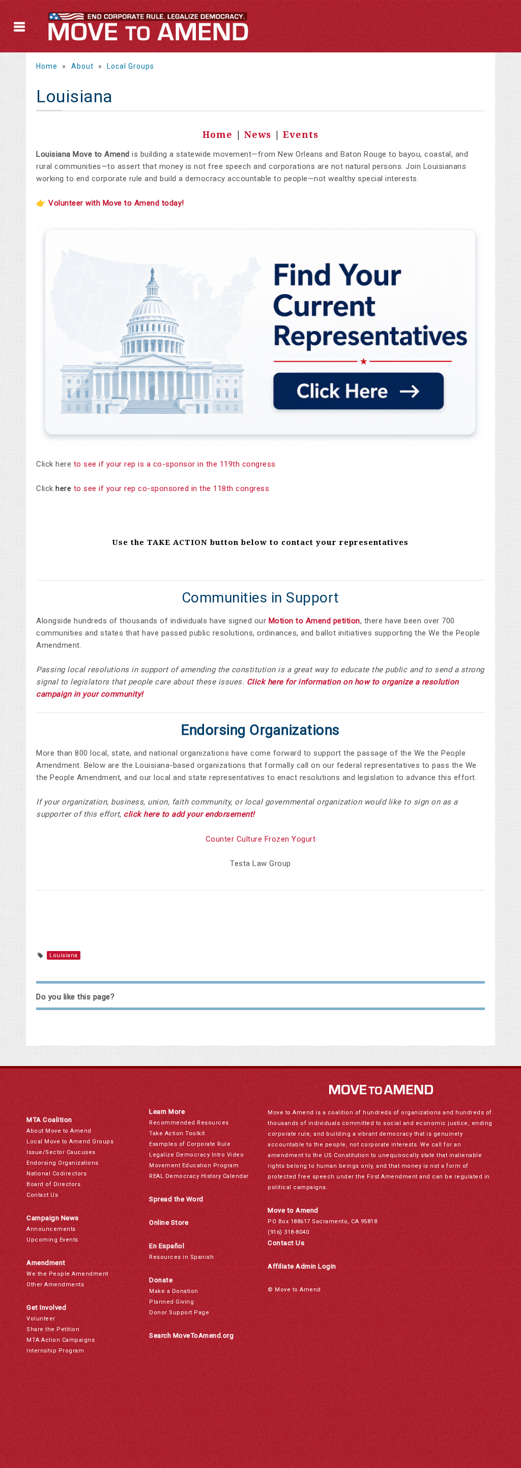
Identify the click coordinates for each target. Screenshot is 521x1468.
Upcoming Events (52, 1239)
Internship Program (55, 1350)
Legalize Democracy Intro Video (196, 1155)
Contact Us (42, 1195)
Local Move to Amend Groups (69, 1141)
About (82, 66)
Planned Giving (171, 1302)
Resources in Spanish (181, 1257)
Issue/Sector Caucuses (61, 1152)
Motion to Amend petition (314, 620)
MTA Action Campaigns (60, 1340)
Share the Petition (52, 1329)
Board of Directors (53, 1184)
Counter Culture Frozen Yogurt (261, 839)
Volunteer (40, 1318)
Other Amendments (55, 1284)
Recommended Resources (189, 1122)
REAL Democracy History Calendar (199, 1176)
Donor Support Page (179, 1312)
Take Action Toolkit (177, 1133)
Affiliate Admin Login (302, 1266)
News (257, 134)
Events (301, 134)
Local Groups (130, 66)
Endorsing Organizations (62, 1163)
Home (46, 66)
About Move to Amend (59, 1131)
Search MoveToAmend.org (191, 1335)
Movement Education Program (194, 1165)
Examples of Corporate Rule (189, 1144)
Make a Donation (173, 1291)
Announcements (51, 1229)
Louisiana (63, 955)
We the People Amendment (67, 1274)
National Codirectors (56, 1173)
